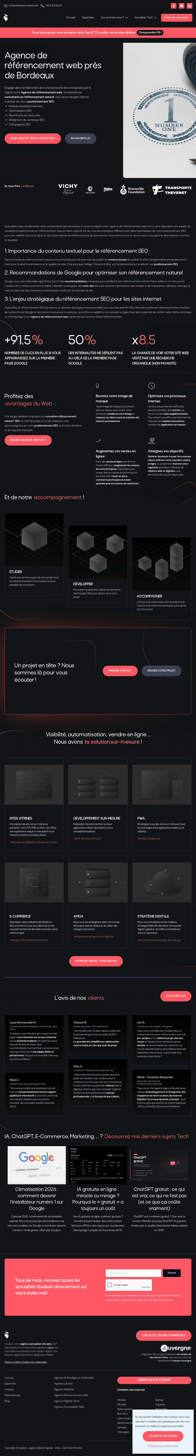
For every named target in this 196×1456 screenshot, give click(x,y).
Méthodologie (12, 1395)
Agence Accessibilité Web (69, 1407)
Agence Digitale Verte (67, 1401)
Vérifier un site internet (154, 1380)
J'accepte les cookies (163, 1436)
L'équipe (9, 1389)
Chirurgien (123, 1432)
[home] (6, 18)
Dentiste (122, 1427)
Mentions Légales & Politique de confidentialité (26, 1362)
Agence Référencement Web (71, 1395)
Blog (7, 1401)
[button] (114, 18)
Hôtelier (121, 1400)
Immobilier (162, 1409)
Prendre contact (120, 671)
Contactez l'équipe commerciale (164, 1335)
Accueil (70, 17)
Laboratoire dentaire (129, 1418)
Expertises (88, 17)
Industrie (160, 1404)
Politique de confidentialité (163, 1446)
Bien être (122, 1414)
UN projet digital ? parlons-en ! (96, 961)
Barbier (160, 1400)
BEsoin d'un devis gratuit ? (28, 440)
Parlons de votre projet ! (177, 18)
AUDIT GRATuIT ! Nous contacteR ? (32, 138)
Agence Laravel (63, 1384)
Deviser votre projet (162, 671)
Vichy (50, 1348)
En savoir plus (80, 138)
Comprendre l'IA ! (150, 32)
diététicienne (124, 1423)
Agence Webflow (64, 1389)
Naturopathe (124, 1409)
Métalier (121, 1404)
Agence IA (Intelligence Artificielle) (74, 1378)
